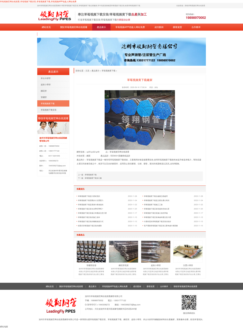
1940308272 (104, 304)
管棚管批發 (91, 265)
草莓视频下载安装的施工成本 (89, 217)
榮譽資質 (177, 27)
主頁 (87, 70)
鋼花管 (44, 90)
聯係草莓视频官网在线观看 (195, 5)
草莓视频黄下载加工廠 (93, 178)
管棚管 (44, 97)
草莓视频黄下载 (108, 70)
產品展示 (101, 27)
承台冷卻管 (46, 78)
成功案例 (158, 27)
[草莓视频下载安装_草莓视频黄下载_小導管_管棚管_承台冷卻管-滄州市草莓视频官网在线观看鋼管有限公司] (54, 15)
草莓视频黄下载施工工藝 (153, 204)
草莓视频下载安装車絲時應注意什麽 (157, 217)
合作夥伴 (196, 27)
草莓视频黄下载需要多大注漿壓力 (90, 200)
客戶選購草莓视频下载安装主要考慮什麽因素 (161, 225)
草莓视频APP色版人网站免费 (130, 27)
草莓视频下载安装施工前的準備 (156, 213)
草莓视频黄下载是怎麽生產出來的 (156, 200)
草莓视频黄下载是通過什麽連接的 (90, 204)
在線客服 (179, 5)
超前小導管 (156, 265)
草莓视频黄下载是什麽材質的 (89, 196)
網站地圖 (4, 326)
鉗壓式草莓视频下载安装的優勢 (90, 225)
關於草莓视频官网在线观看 (73, 27)
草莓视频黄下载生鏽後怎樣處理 (156, 196)
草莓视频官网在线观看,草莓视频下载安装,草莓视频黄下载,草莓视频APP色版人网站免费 (38, 1)
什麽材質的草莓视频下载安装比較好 (157, 221)
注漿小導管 (188, 265)
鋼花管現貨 (124, 265)
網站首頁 (46, 27)
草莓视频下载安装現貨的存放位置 (156, 208)
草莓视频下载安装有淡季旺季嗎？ (90, 208)
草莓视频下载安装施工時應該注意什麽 (92, 213)
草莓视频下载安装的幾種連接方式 (90, 221)
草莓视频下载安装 (49, 109)
